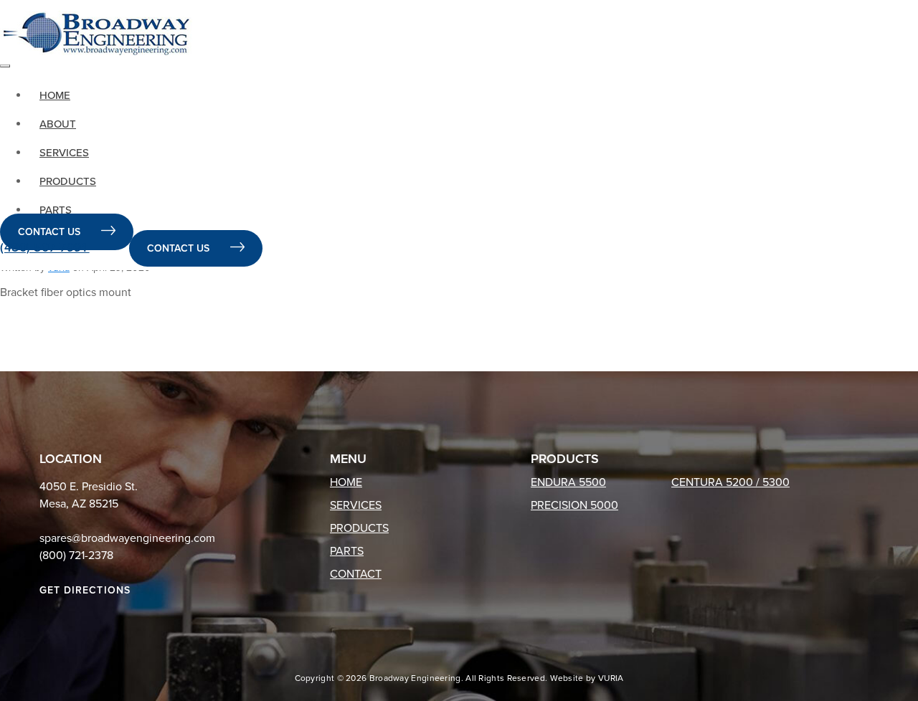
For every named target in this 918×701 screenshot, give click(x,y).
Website (567, 678)
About (57, 124)
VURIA (611, 678)
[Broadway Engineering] (96, 33)
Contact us (50, 232)
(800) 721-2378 (76, 555)
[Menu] (5, 66)
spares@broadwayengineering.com (127, 538)
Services (64, 152)
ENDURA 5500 (568, 482)
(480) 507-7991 (45, 247)
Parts (55, 210)
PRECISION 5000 (574, 505)
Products (67, 181)
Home (54, 95)
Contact (356, 574)
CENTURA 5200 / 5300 (730, 482)
